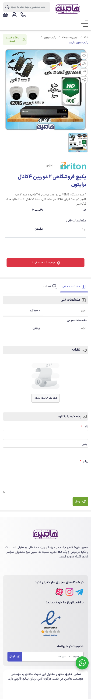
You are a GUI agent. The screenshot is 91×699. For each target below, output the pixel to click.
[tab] (74, 286)
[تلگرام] (79, 592)
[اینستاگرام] (69, 592)
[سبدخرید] (5, 14)
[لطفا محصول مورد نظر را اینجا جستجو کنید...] (7, 7)
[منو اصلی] (83, 24)
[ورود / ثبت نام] (14, 14)
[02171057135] (23, 14)
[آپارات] (59, 592)
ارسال (12, 656)
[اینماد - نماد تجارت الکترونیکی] (50, 624)
